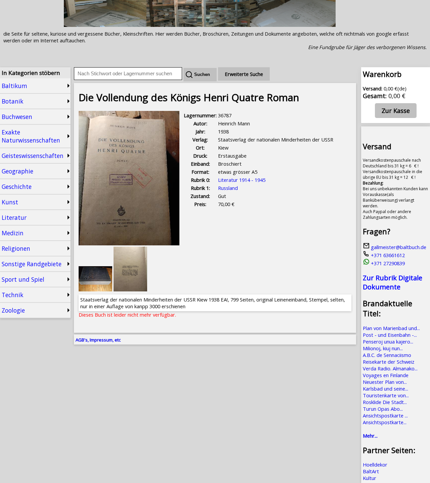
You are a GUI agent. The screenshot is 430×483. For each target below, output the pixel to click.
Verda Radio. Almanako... (390, 368)
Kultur (369, 478)
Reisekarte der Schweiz (388, 361)
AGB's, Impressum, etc (98, 340)
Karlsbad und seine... (385, 388)
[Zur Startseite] (200, 25)
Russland (228, 188)
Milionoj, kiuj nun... (383, 348)
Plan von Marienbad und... (391, 328)
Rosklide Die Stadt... (385, 402)
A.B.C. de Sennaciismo (387, 355)
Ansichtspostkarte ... (385, 415)
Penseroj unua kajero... (388, 341)
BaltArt (371, 471)
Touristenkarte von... (386, 395)
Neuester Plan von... (385, 381)
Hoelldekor (375, 464)
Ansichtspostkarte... (384, 422)
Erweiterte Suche (244, 74)
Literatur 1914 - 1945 (241, 179)
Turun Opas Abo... (383, 408)
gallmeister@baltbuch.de (398, 247)
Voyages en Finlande (385, 375)
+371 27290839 (387, 263)
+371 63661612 (387, 255)
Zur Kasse (396, 111)
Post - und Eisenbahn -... (390, 334)
